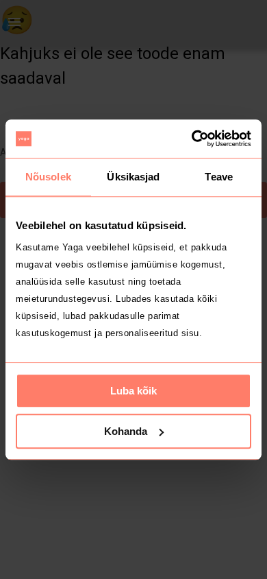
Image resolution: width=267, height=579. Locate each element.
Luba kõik (133, 391)
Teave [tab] (219, 176)
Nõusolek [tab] (48, 176)
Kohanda (125, 431)
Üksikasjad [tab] (133, 176)
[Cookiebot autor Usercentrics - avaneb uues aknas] (192, 138)
